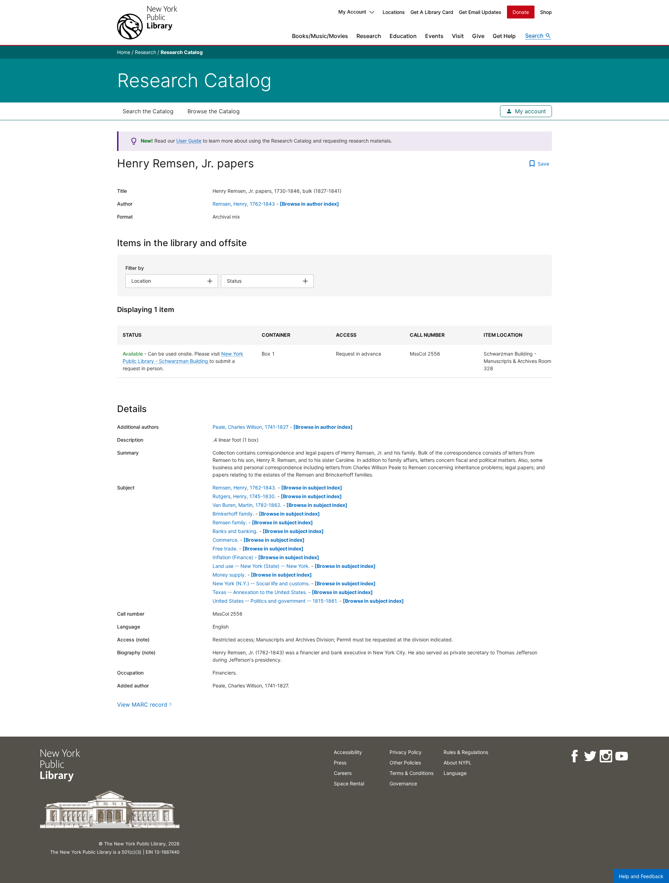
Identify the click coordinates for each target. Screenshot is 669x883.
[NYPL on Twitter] (590, 756)
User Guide (188, 141)
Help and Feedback (641, 876)
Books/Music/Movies (320, 35)
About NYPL (457, 763)
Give (478, 35)
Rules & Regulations (466, 752)
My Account (352, 12)
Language (455, 773)
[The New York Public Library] (147, 22)
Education (403, 35)
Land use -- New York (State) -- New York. (261, 566)
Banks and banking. (235, 531)
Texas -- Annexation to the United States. (260, 592)
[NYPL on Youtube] (621, 756)
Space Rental (349, 783)
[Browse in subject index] (311, 487)
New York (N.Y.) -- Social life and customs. (261, 583)
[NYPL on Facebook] (574, 756)
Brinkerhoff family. (233, 514)
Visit (458, 35)
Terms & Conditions (411, 773)
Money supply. (229, 575)
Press (340, 763)
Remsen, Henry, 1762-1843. (244, 487)
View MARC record (142, 704)
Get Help (504, 35)
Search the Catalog (148, 111)
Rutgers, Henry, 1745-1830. (244, 496)
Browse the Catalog (213, 111)
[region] (334, 351)
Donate (521, 12)
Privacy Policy (406, 752)
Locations (394, 12)
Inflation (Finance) (233, 557)
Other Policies (405, 763)
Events (434, 35)
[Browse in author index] (309, 204)
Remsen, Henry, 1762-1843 (244, 204)
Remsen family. (230, 522)
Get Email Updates (480, 12)
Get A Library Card (431, 12)
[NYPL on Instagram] (605, 756)
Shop (546, 12)
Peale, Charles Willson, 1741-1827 (251, 427)
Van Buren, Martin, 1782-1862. (247, 505)
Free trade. (225, 548)
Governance (403, 783)
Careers (343, 773)
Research (368, 35)
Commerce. (226, 540)
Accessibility (348, 752)
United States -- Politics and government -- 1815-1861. (275, 601)
